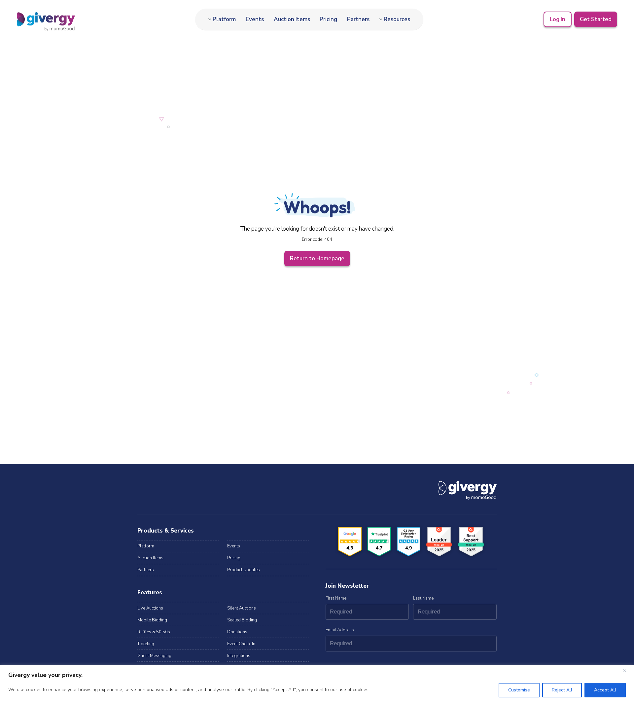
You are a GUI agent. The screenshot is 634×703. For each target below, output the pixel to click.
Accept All (605, 690)
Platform (224, 19)
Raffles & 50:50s (153, 632)
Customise (519, 690)
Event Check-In (241, 644)
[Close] (627, 671)
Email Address (340, 630)
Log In (557, 19)
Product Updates (243, 570)
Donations (237, 632)
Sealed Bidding (242, 620)
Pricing (328, 19)
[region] (317, 684)
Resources (397, 19)
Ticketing (145, 644)
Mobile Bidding (152, 620)
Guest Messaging (154, 656)
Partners (358, 19)
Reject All (562, 690)
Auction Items (292, 19)
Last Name (423, 598)
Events (255, 19)
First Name (336, 598)
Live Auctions (150, 608)
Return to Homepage (317, 258)
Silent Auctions (241, 608)
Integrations (238, 656)
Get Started (596, 19)
